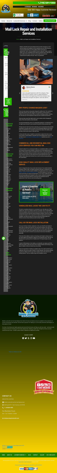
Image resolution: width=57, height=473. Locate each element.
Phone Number (7, 64)
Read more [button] (24, 99)
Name (6, 57)
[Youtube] (34, 338)
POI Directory (9, 448)
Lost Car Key (8, 213)
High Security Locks (9, 169)
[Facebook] (23, 338)
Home (3, 21)
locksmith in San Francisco (25, 462)
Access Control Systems (9, 178)
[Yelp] (28, 338)
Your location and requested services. (7, 85)
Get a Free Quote (50, 20)
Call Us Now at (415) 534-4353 (29, 197)
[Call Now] (3, 238)
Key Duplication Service (9, 268)
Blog (29, 21)
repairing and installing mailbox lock (33, 137)
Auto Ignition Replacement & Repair (10, 219)
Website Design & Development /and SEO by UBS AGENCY (28, 465)
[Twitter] (26, 338)
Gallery (41, 21)
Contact (35, 21)
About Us (9, 21)
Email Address (7, 73)
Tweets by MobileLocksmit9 (15, 351)
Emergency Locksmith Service (9, 259)
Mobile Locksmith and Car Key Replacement (28, 172)
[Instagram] (31, 338)
